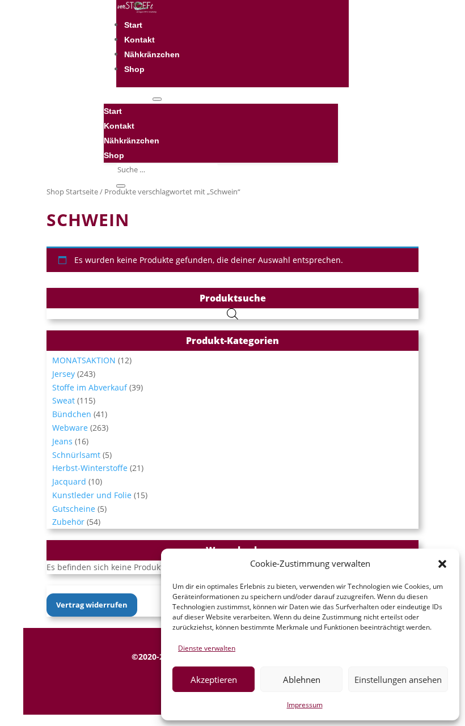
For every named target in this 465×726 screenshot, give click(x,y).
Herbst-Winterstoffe (90, 467)
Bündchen (71, 414)
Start (133, 24)
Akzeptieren (214, 679)
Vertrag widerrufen (92, 605)
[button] (442, 564)
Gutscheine (73, 508)
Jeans (62, 441)
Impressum (305, 705)
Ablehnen (301, 679)
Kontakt (139, 39)
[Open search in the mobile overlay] (232, 313)
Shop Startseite (72, 191)
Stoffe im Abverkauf (89, 387)
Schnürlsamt (76, 454)
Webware (70, 427)
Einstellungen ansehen (398, 679)
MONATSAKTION (84, 360)
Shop (134, 69)
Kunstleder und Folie (92, 495)
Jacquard (69, 481)
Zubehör (68, 521)
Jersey (63, 373)
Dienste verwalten (206, 648)
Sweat (63, 400)
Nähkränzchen (152, 54)
